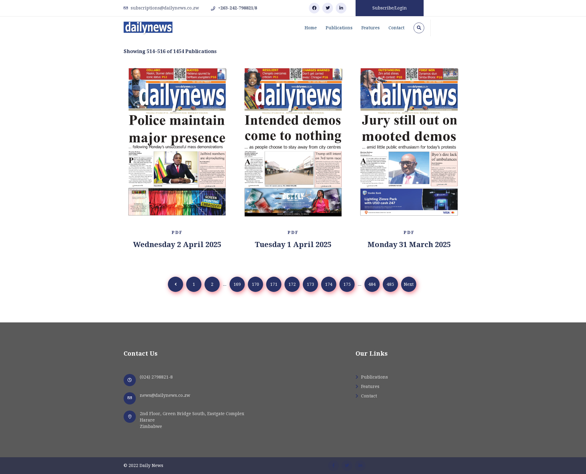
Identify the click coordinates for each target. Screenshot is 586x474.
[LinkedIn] (341, 8)
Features (370, 27)
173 (310, 284)
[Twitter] (327, 8)
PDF (177, 232)
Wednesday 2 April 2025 (177, 244)
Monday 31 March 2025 (409, 244)
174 (328, 284)
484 (372, 284)
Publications (339, 27)
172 (292, 284)
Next (409, 284)
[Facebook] (314, 8)
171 (273, 284)
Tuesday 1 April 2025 (293, 244)
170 (255, 284)
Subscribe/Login (389, 7)
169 (237, 284)
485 (390, 284)
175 (347, 284)
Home (311, 27)
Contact (396, 27)
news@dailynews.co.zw (165, 395)
